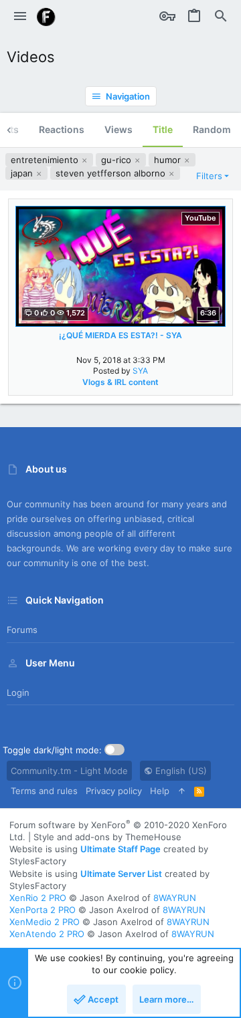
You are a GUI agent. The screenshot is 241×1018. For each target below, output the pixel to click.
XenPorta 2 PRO (42, 909)
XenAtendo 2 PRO (46, 933)
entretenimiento (46, 159)
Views (118, 129)
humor (168, 159)
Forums (22, 629)
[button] (20, 16)
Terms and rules (44, 790)
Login (18, 692)
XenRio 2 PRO (37, 897)
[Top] (181, 791)
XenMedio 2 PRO (44, 921)
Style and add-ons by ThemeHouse (107, 837)
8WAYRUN (174, 897)
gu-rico (117, 159)
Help (159, 790)
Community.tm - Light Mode (69, 770)
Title (163, 129)
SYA (140, 371)
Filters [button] (209, 175)
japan (23, 173)
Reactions (61, 129)
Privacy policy (114, 790)
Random (212, 129)
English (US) (180, 770)
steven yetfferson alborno (112, 173)
